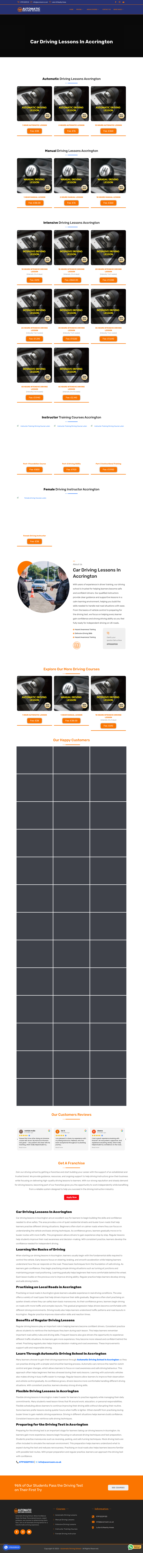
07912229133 (112, 644)
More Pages (118, 9)
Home (71, 9)
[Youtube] (123, 2)
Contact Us (106, 9)
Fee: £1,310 (34, 338)
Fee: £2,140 (71, 397)
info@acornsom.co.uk (49, 1462)
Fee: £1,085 (108, 280)
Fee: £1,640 (108, 338)
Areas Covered (92, 9)
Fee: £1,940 (34, 397)
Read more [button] (23, 1147)
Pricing (79, 9)
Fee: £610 (34, 280)
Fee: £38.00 (35, 203)
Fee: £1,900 (108, 469)
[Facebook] (115, 2)
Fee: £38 (34, 131)
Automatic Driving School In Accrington (98, 1359)
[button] (125, 1139)
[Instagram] (119, 2)
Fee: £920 (71, 469)
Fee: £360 (108, 131)
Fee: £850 (34, 469)
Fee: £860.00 (71, 280)
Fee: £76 (71, 131)
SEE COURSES (118, 1488)
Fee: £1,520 (71, 338)
